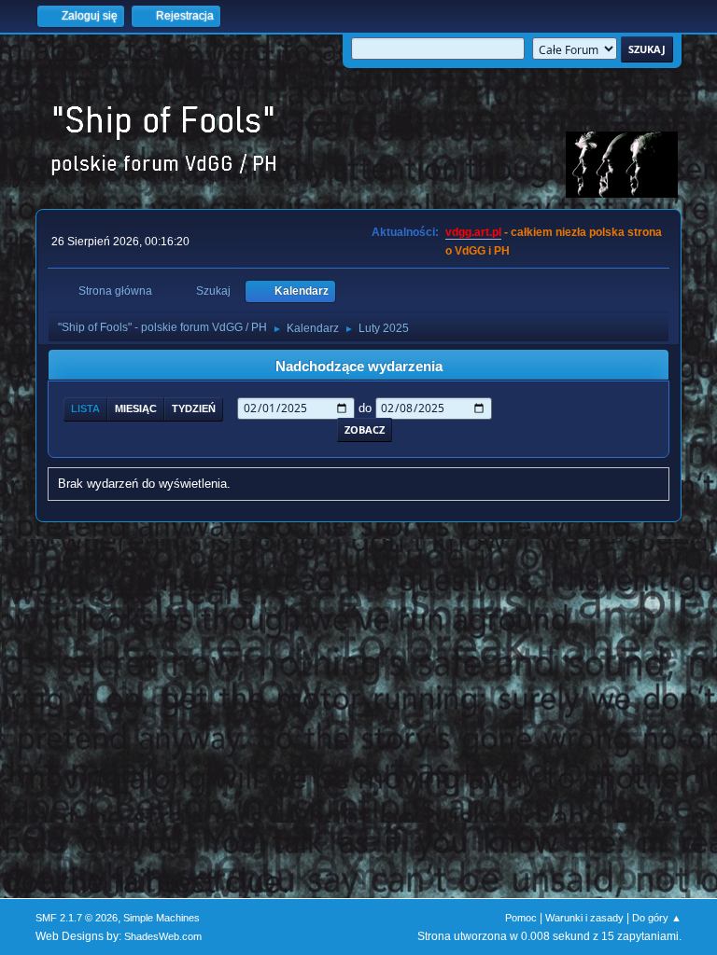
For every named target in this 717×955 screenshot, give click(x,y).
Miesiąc (136, 408)
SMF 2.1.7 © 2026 (76, 917)
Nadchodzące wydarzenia (359, 366)
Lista (85, 408)
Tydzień (194, 408)
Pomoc (521, 917)
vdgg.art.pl (473, 232)
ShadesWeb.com (163, 936)
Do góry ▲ (657, 917)
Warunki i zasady (584, 917)
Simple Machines (161, 917)
